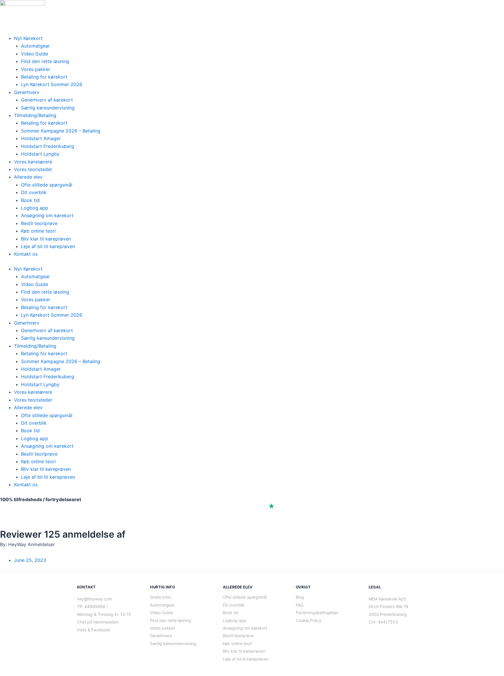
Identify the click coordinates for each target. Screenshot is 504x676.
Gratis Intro (160, 597)
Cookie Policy (308, 620)
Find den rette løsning (45, 61)
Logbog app (34, 208)
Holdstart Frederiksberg (47, 146)
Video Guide (34, 54)
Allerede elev (28, 177)
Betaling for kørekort (44, 77)
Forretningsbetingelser (317, 612)
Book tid (30, 200)
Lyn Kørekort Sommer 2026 (51, 84)
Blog (300, 597)
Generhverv (26, 92)
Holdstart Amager (41, 138)
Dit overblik (34, 192)
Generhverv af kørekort (47, 100)
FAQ (300, 604)
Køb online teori (38, 231)
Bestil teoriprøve (39, 223)
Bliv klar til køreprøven (46, 239)
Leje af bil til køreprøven (48, 246)
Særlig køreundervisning (48, 108)
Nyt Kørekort (28, 38)
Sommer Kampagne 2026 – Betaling (60, 131)
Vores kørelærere (33, 162)
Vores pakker (35, 69)
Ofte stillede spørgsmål (46, 185)
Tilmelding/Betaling (35, 115)
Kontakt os (26, 254)
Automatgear (35, 46)
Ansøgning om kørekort (47, 215)
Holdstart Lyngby (40, 154)
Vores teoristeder (33, 169)
